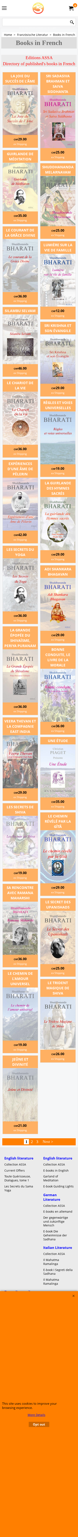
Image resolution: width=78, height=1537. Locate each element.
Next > (48, 1142)
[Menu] (4, 8)
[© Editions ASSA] (38, 8)
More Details (36, 1415)
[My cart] (71, 8)
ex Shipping (20, 144)
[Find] (72, 22)
